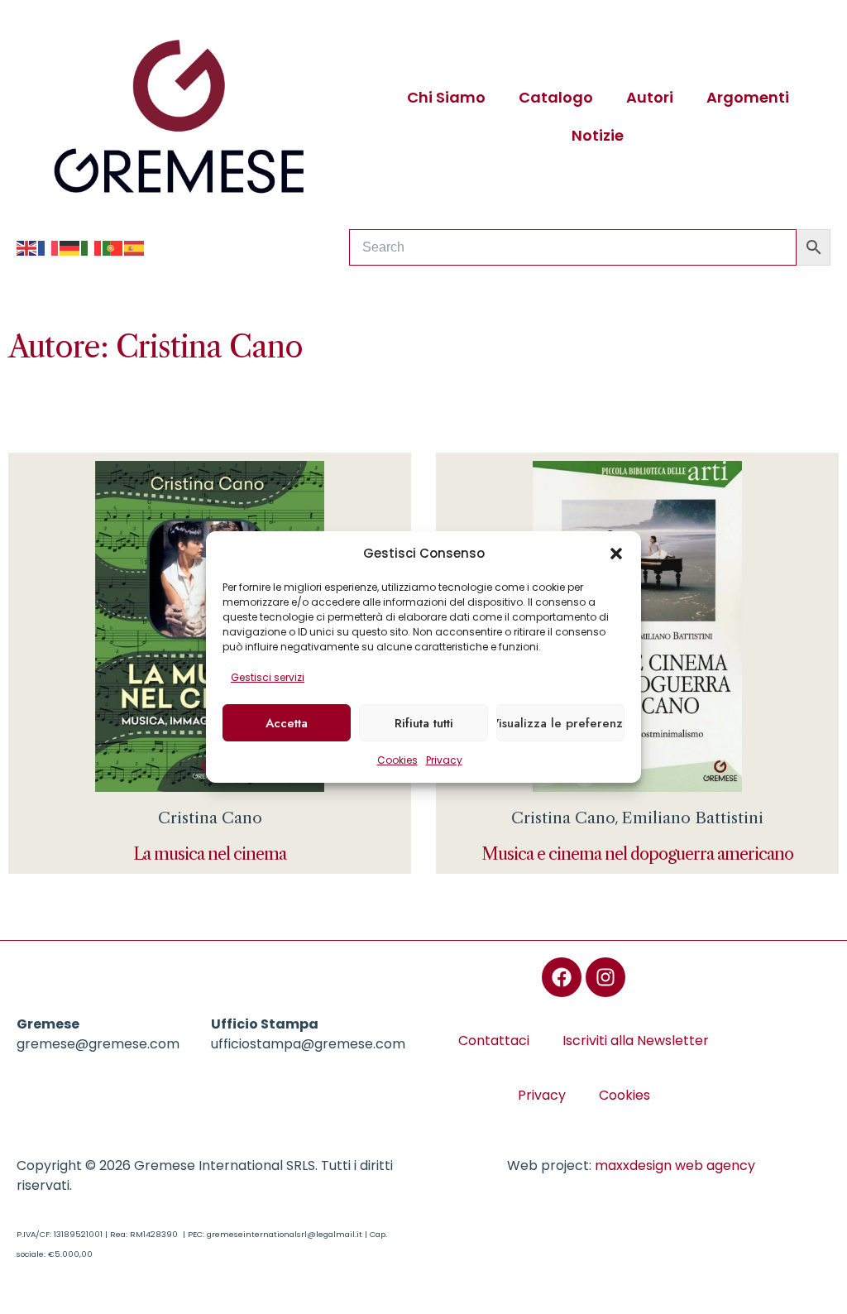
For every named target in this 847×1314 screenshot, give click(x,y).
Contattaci (493, 1040)
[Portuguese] (113, 247)
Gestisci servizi (267, 677)
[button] (616, 553)
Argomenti (747, 97)
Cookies (397, 760)
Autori (649, 97)
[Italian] (92, 247)
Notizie (598, 135)
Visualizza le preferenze (560, 723)
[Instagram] (605, 977)
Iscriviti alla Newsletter (635, 1040)
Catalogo (556, 97)
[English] (27, 247)
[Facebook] (561, 977)
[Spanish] (135, 247)
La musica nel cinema (209, 854)
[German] (70, 247)
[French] (49, 247)
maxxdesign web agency (675, 1165)
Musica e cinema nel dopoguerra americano (637, 854)
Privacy (444, 760)
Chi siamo (446, 97)
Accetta (287, 723)
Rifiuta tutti (424, 723)
